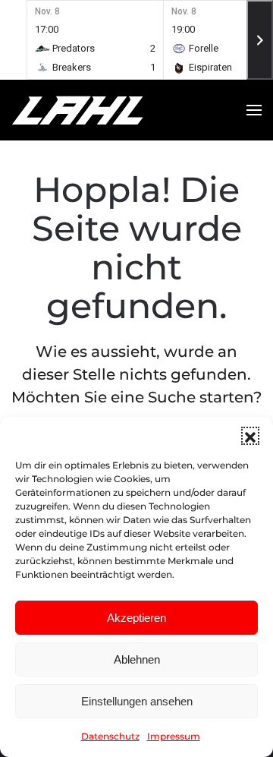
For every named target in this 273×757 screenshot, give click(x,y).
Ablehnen (137, 659)
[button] (250, 435)
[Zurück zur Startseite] (106, 110)
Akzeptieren (136, 617)
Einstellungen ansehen (137, 701)
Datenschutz (110, 736)
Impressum (173, 736)
